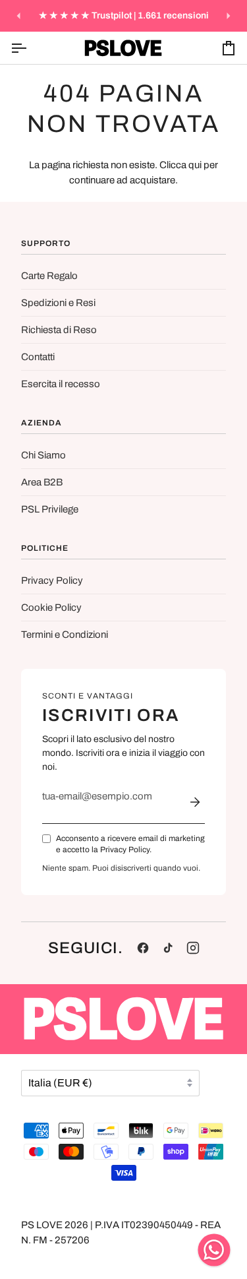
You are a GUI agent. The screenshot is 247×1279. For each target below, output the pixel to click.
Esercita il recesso (60, 384)
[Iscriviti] (195, 802)
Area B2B (42, 482)
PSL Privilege (49, 509)
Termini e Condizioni (64, 634)
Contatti (38, 357)
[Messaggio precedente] (18, 16)
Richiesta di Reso (59, 330)
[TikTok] (168, 947)
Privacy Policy (52, 580)
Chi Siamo (43, 455)
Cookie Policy (51, 607)
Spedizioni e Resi (58, 302)
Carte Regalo (49, 275)
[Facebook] (143, 947)
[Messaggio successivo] (228, 16)
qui (195, 165)
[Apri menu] (30, 48)
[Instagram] (193, 947)
